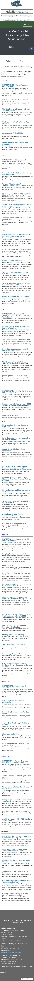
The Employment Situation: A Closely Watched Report (16, 109)
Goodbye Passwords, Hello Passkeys (15, 296)
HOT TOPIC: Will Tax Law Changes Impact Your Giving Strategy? (15, 761)
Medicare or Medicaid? (10, 415)
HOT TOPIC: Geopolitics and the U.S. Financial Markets (15, 540)
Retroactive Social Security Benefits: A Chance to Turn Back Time (16, 585)
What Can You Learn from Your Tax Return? (15, 273)
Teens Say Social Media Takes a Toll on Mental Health (16, 218)
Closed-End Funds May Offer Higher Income (16, 723)
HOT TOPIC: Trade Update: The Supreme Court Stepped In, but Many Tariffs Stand (16, 315)
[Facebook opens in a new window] (31, 50)
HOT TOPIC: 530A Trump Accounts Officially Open (15, 85)
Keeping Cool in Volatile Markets (14, 554)
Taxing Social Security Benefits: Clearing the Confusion (17, 205)
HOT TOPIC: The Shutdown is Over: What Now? (15, 686)
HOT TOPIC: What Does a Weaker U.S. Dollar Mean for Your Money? (16, 467)
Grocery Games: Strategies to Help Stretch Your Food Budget (15, 894)
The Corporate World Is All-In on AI (15, 362)
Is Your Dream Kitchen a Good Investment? (13, 450)
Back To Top (26, 979)
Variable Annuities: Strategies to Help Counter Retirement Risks (16, 284)
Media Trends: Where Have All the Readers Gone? (15, 143)
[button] (27, 25)
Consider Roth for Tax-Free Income (15, 811)
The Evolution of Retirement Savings (16, 339)
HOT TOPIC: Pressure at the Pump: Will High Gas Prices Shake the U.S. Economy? (17, 236)
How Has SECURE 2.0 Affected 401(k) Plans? (16, 861)
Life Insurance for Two (10, 734)
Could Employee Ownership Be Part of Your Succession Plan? (16, 881)
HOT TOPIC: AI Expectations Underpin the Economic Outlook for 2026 (16, 615)
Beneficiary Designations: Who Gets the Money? (17, 712)
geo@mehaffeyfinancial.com (11, 952)
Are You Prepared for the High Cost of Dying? (16, 776)
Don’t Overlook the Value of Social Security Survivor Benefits (15, 349)
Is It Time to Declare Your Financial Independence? (15, 100)
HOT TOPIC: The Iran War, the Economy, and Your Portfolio (17, 391)
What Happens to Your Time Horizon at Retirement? (17, 787)
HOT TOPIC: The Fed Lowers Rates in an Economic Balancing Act (17, 837)
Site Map (3, 972)
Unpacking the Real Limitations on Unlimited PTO (15, 744)
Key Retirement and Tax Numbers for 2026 (16, 490)
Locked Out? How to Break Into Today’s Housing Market (17, 173)
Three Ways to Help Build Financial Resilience (15, 872)
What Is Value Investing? (11, 184)
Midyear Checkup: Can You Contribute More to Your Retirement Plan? (16, 194)
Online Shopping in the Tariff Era (14, 375)
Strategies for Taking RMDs (12, 133)
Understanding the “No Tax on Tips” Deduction (15, 122)
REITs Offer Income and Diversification (16, 249)
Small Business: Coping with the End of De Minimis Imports (17, 438)
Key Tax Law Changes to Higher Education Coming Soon (14, 626)
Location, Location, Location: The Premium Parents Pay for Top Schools (16, 598)
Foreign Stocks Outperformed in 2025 (16, 404)
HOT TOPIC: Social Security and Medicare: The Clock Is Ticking (14, 160)
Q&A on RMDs (7, 565)
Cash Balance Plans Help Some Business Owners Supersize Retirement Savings (17, 665)
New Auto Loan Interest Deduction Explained (15, 426)
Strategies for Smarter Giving (13, 635)
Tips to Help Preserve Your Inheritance (16, 654)
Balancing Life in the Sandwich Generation (14, 701)
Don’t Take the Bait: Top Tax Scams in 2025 (16, 574)
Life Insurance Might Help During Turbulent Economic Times (14, 850)
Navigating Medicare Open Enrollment (17, 800)
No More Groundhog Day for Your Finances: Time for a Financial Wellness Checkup (16, 479)
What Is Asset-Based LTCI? (12, 261)
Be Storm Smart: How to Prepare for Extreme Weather (15, 327)
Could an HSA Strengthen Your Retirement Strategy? (14, 524)
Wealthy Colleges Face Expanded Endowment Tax (15, 502)
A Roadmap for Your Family (12, 514)
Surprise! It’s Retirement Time (13, 644)
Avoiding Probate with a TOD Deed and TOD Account (17, 819)
